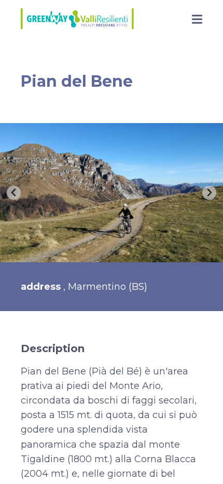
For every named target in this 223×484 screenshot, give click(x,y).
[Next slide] (209, 193)
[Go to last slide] (14, 193)
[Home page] (77, 20)
